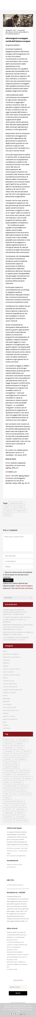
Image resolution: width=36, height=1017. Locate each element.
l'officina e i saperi (9, 692)
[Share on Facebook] (7, 494)
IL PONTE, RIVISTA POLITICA (15, 885)
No (15, 1014)
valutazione (20, 817)
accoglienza (22, 740)
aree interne (9, 747)
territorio (8, 809)
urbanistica (8, 817)
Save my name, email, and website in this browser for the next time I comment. (17, 574)
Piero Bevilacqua (10, 790)
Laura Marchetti (22, 774)
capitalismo (8, 751)
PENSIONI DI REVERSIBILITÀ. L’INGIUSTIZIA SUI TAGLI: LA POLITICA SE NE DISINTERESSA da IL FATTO (18, 627)
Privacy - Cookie (18, 851)
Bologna (6, 666)
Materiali (9, 32)
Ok (11, 1014)
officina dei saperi (11, 786)
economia (8, 759)
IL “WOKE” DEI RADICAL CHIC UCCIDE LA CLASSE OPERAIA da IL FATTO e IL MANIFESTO (17, 619)
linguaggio (6, 698)
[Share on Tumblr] (19, 494)
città (18, 751)
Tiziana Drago (20, 809)
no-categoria (7, 704)
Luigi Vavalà (17, 778)
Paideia (5, 713)
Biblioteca (6, 663)
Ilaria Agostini (24, 770)
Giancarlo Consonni (11, 767)
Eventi (5, 678)
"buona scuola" (10, 740)
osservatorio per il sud (11, 710)
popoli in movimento (21, 32)
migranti (7, 514)
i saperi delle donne (10, 684)
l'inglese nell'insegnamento (12, 690)
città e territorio (8, 672)
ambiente (20, 743)
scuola (14, 794)
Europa (7, 507)
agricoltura (9, 743)
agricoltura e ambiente (11, 654)
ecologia (24, 755)
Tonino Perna (9, 813)
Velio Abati (8, 820)
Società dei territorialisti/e (14, 801)
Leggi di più (22, 1014)
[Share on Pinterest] (23, 494)
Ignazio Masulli (18, 507)
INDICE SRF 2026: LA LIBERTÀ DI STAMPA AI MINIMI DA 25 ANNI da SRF (17, 964)
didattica (27, 751)
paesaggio (23, 786)
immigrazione (21, 511)
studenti (15, 805)
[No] (33, 1010)
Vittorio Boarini (21, 820)
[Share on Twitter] (10, 494)
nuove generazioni (9, 707)
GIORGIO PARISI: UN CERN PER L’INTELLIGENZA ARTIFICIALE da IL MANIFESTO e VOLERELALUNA (15, 612)
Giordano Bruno (8, 681)
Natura (7, 782)
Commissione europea (16, 503)
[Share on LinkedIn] (16, 494)
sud (23, 805)
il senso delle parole (10, 687)
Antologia (6, 660)
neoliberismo (17, 782)
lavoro (5, 695)
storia (7, 805)
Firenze (15, 763)
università (6, 728)
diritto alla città (11, 755)
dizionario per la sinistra (11, 675)
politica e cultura (9, 716)
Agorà (22, 30)
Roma (5, 722)
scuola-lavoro (25, 794)
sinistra (5, 725)
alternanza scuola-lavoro (11, 657)
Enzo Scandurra (20, 759)
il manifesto (9, 511)
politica (22, 790)
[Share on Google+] (13, 494)
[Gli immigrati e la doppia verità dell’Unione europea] (18, 20)
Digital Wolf (22, 856)
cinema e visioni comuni (11, 669)
